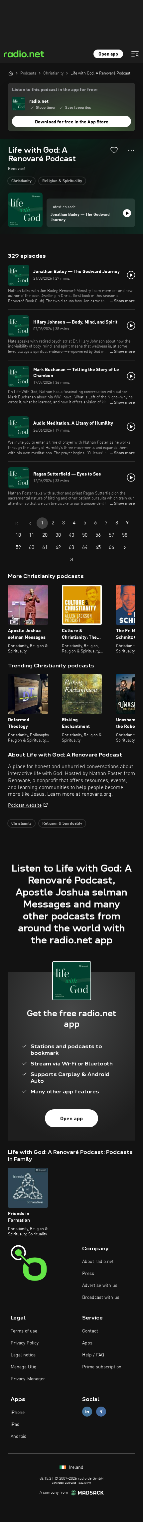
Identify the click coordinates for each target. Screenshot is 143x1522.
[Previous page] (30, 523)
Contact (90, 1331)
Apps (87, 1343)
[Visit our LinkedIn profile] (87, 1411)
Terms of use (24, 1331)
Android (19, 1436)
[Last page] (71, 559)
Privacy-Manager (28, 1379)
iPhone (18, 1412)
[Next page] (124, 547)
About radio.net (98, 1261)
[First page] (17, 523)
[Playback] (127, 213)
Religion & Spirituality (62, 181)
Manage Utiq (24, 1367)
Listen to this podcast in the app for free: (54, 89)
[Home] (10, 73)
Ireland (75, 1467)
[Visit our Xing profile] (101, 1411)
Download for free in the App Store (71, 122)
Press (88, 1273)
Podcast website (25, 805)
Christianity (21, 181)
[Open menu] (135, 54)
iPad (15, 1424)
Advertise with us (99, 1285)
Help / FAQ (93, 1355)
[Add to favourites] (114, 150)
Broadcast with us (100, 1297)
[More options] (131, 150)
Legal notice (23, 1355)
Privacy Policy (25, 1343)
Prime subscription (101, 1367)
